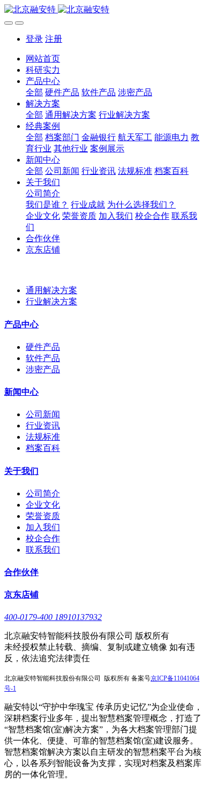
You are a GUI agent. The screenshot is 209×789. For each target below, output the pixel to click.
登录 (34, 38)
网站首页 (43, 58)
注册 (53, 38)
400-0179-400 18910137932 (53, 617)
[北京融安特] (104, 10)
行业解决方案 (51, 301)
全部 (34, 92)
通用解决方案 (51, 290)
